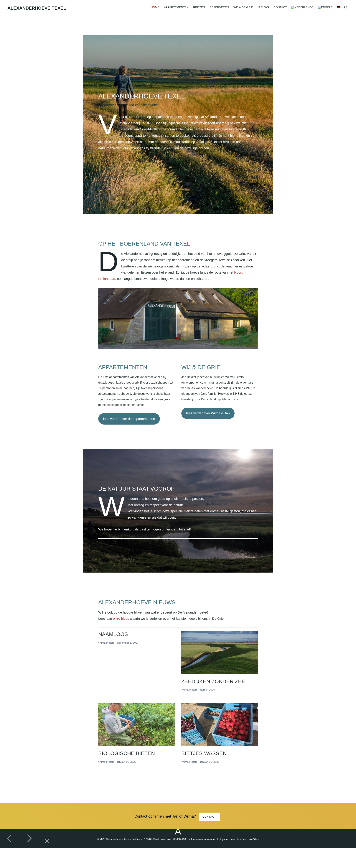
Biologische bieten (126, 753)
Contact (209, 816)
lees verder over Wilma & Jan (208, 413)
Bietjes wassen (204, 753)
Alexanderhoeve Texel (36, 8)
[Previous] (9, 838)
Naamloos (113, 634)
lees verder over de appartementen (129, 419)
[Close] (47, 841)
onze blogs (121, 618)
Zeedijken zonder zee (213, 681)
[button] (346, 7)
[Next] (29, 838)
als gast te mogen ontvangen (155, 529)
